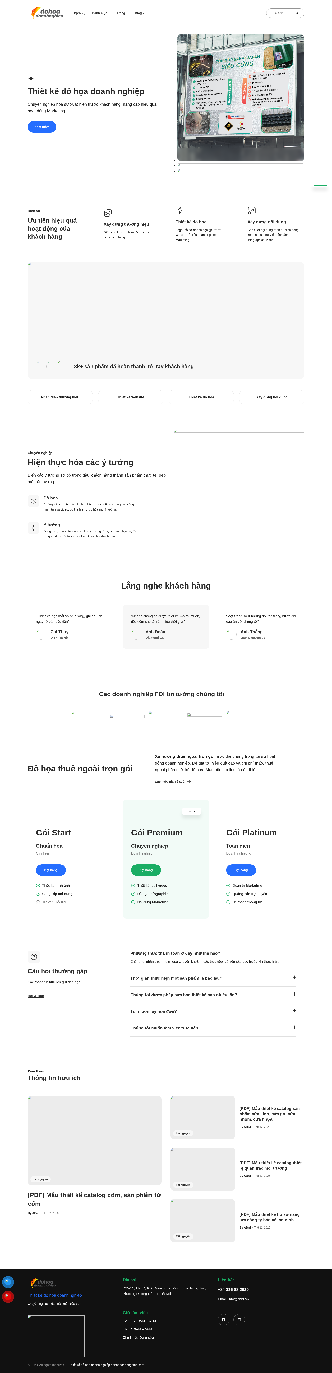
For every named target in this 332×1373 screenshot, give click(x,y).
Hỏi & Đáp (36, 996)
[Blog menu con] (143, 13)
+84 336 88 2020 (233, 1289)
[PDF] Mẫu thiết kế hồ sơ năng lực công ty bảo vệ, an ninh (269, 1217)
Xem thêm (42, 127)
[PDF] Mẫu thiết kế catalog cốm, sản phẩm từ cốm (94, 1199)
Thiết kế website (130, 397)
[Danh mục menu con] (109, 13)
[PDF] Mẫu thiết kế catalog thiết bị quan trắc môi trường (270, 1165)
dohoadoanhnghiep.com (127, 1365)
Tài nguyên (40, 1179)
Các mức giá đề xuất (170, 781)
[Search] (298, 13)
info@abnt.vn (238, 1299)
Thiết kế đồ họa (201, 397)
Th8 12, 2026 (50, 1213)
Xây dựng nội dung (272, 397)
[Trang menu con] (127, 13)
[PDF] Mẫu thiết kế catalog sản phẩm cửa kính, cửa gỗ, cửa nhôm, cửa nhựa (269, 1114)
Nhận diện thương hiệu (60, 397)
